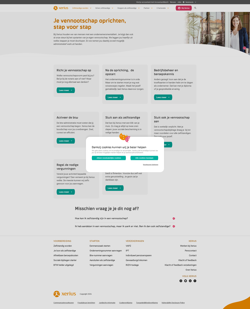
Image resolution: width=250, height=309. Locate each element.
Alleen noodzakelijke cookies (109, 158)
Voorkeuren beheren (150, 165)
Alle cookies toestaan (144, 158)
